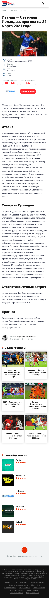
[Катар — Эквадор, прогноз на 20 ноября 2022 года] (36, 430)
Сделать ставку (28, 91)
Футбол (23, 10)
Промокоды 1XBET (32, 590)
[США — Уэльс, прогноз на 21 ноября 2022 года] (13, 398)
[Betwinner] (8, 517)
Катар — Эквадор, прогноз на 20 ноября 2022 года (36, 436)
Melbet (18, 522)
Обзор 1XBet (35, 585)
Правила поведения (37, 582)
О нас (15, 582)
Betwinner (20, 506)
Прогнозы (14, 10)
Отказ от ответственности (18, 585)
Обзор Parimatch (39, 588)
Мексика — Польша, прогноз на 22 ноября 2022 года (36, 372)
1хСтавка (19, 491)
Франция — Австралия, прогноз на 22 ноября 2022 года (12, 373)
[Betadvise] (8, 3)
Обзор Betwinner (10, 588)
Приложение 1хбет (16, 593)
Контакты (23, 582)
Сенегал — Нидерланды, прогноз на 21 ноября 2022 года (36, 405)
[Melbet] (8, 532)
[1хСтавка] (8, 501)
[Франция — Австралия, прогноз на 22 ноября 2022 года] (13, 366)
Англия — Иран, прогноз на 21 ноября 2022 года (12, 436)
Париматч (20, 475)
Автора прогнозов (32, 593)
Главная (4, 10)
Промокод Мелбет (16, 590)
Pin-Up (18, 460)
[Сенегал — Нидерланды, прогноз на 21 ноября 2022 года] (36, 398)
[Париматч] (8, 486)
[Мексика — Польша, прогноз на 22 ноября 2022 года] (36, 366)
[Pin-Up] (8, 470)
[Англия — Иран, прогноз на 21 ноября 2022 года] (13, 430)
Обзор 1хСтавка (24, 588)
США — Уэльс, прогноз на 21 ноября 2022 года (12, 404)
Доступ (7, 582)
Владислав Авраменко (25, 336)
